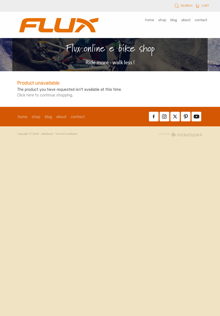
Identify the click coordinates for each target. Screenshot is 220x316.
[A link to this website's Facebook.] (154, 117)
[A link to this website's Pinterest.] (185, 117)
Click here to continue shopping (44, 95)
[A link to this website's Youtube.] (196, 117)
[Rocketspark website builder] (181, 135)
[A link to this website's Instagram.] (164, 117)
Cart (205, 5)
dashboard (47, 133)
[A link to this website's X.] (175, 117)
